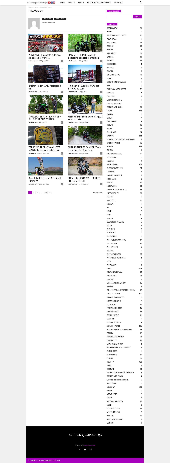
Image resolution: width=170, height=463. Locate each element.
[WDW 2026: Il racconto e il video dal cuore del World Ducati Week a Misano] (45, 43)
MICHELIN (111, 229)
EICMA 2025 (118, 2)
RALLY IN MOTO (113, 312)
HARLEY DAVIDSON (114, 175)
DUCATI (110, 125)
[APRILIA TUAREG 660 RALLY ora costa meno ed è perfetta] (85, 135)
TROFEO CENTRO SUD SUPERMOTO (120, 373)
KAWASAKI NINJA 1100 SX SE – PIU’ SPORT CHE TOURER (44, 118)
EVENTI (81, 2)
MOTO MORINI (112, 247)
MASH (109, 225)
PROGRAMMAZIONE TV (115, 297)
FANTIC (110, 150)
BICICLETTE (111, 64)
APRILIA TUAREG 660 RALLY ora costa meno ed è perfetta (84, 149)
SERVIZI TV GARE (113, 326)
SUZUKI (110, 358)
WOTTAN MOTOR (113, 412)
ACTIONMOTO (112, 28)
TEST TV (71, 2)
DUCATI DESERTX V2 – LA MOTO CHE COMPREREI (84, 179)
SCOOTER (110, 319)
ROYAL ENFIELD (113, 315)
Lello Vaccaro (32, 61)
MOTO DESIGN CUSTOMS (116, 240)
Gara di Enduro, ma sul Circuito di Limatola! (44, 179)
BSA (108, 85)
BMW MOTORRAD (113, 75)
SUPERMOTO (112, 355)
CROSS (109, 111)
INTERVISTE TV (113, 193)
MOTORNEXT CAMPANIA (116, 258)
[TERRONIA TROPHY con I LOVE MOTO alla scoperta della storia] (45, 135)
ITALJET (110, 197)
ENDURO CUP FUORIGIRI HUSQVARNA (121, 139)
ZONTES (110, 423)
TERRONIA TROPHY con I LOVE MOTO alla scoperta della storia (44, 149)
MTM (109, 261)
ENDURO (110, 136)
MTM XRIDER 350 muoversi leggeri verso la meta (85, 118)
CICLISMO (110, 96)
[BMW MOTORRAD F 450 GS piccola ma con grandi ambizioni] (85, 43)
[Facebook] (80, 450)
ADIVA (109, 32)
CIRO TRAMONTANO (114, 100)
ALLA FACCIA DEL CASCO (116, 35)
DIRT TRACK (111, 121)
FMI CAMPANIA (113, 164)
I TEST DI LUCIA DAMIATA (117, 190)
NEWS (62, 2)
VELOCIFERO (111, 383)
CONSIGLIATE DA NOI (115, 107)
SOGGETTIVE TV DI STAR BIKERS (119, 329)
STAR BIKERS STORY (115, 344)
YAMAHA (110, 416)
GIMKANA (110, 172)
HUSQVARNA (112, 186)
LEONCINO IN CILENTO (115, 222)
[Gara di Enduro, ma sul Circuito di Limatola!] (45, 166)
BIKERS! (110, 68)
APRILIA (110, 46)
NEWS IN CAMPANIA (114, 272)
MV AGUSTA (111, 265)
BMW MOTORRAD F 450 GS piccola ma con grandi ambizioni (83, 56)
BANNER (110, 57)
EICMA (109, 129)
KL (108, 207)
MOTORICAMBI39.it (114, 254)
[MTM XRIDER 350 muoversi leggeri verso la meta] (85, 104)
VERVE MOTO (112, 394)
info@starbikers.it (89, 445)
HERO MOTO (111, 179)
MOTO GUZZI (112, 243)
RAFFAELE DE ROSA (114, 308)
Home (30, 7)
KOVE (109, 211)
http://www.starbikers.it (48, 22)
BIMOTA (110, 71)
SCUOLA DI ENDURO (114, 322)
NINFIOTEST (111, 276)
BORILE (110, 78)
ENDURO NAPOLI (113, 143)
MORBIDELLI (111, 236)
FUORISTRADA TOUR (115, 168)
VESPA (109, 398)
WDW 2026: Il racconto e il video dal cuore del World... (44, 56)
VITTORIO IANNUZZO (115, 401)
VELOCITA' (111, 387)
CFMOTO (110, 93)
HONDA (110, 182)
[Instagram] (85, 450)
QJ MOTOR (111, 304)
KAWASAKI (111, 200)
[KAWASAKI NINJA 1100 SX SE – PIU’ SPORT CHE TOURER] (45, 104)
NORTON (110, 279)
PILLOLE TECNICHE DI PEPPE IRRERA (121, 290)
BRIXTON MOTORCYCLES (116, 82)
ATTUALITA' (111, 53)
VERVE (109, 390)
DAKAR (109, 118)
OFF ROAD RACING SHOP (116, 283)
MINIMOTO (111, 233)
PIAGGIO (110, 286)
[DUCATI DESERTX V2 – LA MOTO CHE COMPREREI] (85, 166)
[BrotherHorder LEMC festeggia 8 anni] (45, 74)
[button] (140, 2)
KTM (109, 215)
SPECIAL (110, 333)
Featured (110, 161)
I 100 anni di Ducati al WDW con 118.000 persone (83, 87)
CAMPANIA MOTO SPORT (116, 89)
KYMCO (110, 218)
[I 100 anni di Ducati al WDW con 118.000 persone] (85, 74)
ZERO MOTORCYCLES (115, 419)
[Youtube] (90, 450)
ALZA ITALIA (111, 39)
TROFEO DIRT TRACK (115, 376)
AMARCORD (111, 42)
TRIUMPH (110, 369)
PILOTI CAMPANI (113, 294)
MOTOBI (110, 251)
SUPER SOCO (112, 351)
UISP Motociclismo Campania (117, 380)
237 (45, 192)
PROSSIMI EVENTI (114, 301)
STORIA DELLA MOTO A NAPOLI (119, 347)
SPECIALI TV (112, 340)
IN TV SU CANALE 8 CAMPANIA (99, 2)
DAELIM (110, 114)
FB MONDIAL (112, 157)
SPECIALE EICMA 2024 (115, 337)
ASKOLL (110, 50)
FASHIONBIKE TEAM (114, 154)
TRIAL (109, 365)
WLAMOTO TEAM (113, 408)
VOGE (109, 405)
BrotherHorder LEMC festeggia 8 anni (44, 87)
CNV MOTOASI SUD (114, 103)
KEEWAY (110, 204)
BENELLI (110, 60)
